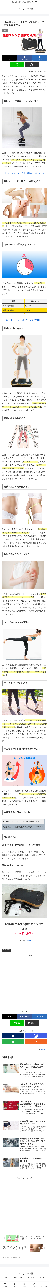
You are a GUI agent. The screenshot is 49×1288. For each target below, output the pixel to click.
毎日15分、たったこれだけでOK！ (24, 320)
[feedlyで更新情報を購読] (13, 1041)
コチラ (28, 941)
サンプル (7, 950)
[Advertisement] (24, 981)
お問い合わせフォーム (36, 1277)
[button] (32, 64)
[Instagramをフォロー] (36, 1035)
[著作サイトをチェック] (13, 1035)
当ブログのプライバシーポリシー (13, 1278)
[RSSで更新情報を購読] (36, 1041)
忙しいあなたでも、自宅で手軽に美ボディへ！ (24, 173)
